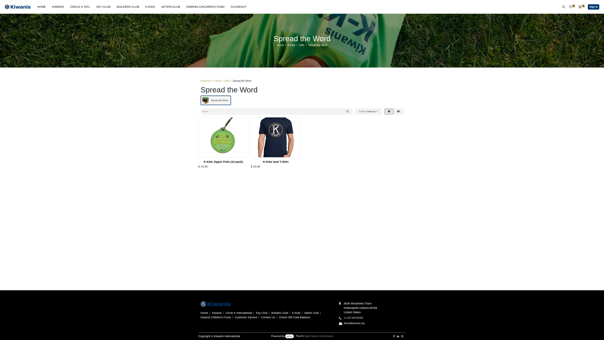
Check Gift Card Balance (294, 317)
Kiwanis (217, 313)
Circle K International (239, 313)
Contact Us (268, 317)
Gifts (301, 45)
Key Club (261, 313)
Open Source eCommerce (318, 336)
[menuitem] (41, 7)
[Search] (348, 111)
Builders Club (279, 313)
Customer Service (246, 317)
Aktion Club (311, 313)
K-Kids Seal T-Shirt (275, 161)
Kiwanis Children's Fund (216, 317)
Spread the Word (317, 45)
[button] (368, 111)
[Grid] (389, 111)
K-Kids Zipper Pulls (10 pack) (223, 161)
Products (205, 80)
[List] (398, 111)
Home (280, 45)
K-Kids (291, 45)
